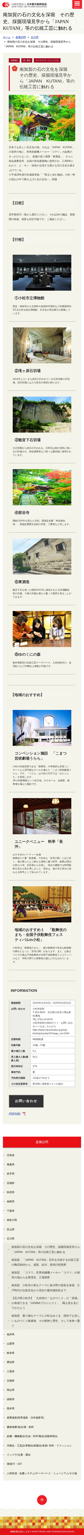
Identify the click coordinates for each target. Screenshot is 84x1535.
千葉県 (10, 1210)
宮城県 (10, 1183)
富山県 (10, 1229)
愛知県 (10, 1362)
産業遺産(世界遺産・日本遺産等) (25, 1417)
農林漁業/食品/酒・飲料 (20, 1427)
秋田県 (10, 1192)
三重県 (10, 1371)
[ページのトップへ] (42, 1500)
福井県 (10, 1334)
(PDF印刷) (15, 1113)
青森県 (10, 1164)
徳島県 (10, 1399)
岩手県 (10, 1173)
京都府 (10, 1380)
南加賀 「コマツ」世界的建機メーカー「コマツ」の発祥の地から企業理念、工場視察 (46, 1275)
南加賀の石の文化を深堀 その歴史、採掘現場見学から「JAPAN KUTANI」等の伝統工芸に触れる (46, 1249)
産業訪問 (42, 1142)
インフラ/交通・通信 (18, 1454)
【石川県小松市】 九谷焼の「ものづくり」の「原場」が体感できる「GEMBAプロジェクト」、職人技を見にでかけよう (46, 1303)
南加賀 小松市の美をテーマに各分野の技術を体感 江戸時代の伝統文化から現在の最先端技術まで (46, 1288)
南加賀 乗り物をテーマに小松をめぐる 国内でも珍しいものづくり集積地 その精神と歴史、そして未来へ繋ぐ (46, 1320)
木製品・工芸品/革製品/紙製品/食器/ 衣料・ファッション (39, 1445)
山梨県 (10, 1343)
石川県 (10, 1238)
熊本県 (10, 1408)
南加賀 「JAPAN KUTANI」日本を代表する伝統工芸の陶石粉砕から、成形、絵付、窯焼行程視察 (45, 1262)
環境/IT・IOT (14, 1463)
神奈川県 (12, 1220)
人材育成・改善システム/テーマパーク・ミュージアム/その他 (42, 1473)
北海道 (10, 1155)
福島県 (10, 1201)
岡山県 (10, 1389)
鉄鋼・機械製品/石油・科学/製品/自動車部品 (32, 1436)
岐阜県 (10, 1352)
